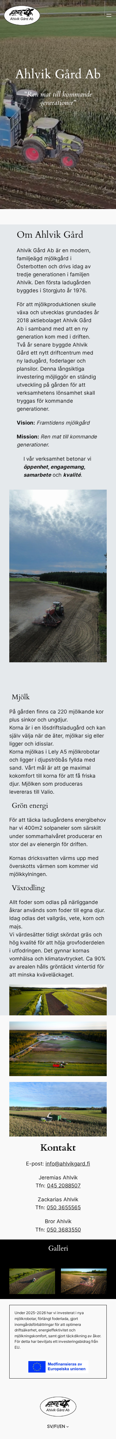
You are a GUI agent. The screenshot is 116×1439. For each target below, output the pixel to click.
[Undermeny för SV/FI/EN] (67, 1426)
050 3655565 (64, 1207)
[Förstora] (99, 1090)
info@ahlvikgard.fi (67, 1164)
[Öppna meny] (109, 15)
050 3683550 (64, 1230)
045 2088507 (64, 1185)
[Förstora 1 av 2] (47, 1276)
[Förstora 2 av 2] (99, 1276)
